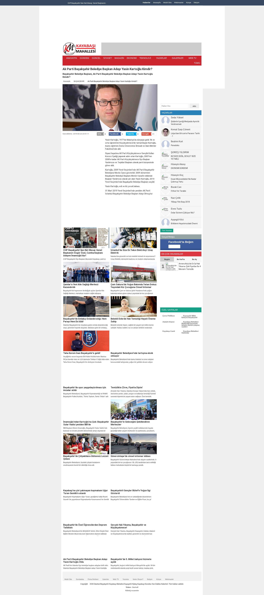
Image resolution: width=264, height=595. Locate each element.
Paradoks (175, 145)
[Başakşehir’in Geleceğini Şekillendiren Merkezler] (134, 409)
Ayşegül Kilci (177, 219)
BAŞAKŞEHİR (79, 81)
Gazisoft (135, 587)
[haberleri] (64, 224)
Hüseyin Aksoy (178, 164)
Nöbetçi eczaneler (132, 591)
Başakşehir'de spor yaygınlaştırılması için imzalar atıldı (84, 389)
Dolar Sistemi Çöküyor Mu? (182, 213)
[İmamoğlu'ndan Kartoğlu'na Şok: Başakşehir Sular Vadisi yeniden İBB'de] (86, 409)
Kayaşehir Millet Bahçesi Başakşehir (189, 316)
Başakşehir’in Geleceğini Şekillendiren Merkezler (130, 423)
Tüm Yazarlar (167, 230)
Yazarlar (126, 579)
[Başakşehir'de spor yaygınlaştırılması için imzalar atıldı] (86, 375)
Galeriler (105, 579)
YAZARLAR (161, 58)
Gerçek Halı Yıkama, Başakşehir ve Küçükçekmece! (128, 526)
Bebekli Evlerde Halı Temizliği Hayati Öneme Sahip (133, 320)
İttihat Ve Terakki (178, 191)
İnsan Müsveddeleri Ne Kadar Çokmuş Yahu (183, 180)
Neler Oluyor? (138, 579)
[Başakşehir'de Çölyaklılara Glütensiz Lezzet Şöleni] (86, 444)
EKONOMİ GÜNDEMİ (179, 168)
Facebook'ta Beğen (180, 241)
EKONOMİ (132, 58)
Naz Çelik (176, 198)
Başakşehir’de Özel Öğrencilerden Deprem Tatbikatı (85, 526)
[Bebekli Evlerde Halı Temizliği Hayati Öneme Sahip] (134, 306)
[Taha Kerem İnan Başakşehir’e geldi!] (86, 341)
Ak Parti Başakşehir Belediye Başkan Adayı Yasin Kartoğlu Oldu (85, 560)
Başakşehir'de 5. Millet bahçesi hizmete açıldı (131, 560)
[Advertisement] (50, 47)
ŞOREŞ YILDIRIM (180, 152)
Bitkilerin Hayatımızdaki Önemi (184, 223)
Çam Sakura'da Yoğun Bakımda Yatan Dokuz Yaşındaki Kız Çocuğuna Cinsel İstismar (133, 286)
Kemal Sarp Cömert (180, 129)
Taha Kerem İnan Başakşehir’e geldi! (81, 353)
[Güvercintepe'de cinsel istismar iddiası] (134, 444)
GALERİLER (177, 58)
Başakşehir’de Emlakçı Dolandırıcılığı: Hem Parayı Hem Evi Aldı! (85, 320)
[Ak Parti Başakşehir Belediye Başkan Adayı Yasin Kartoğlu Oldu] (86, 547)
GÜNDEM (84, 58)
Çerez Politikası (168, 316)
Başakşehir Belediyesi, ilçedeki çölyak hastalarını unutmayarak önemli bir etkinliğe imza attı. (81, 463)
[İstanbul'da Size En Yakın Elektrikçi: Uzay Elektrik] (134, 238)
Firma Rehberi (93, 579)
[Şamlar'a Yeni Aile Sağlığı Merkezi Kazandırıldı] (86, 272)
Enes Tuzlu (176, 209)
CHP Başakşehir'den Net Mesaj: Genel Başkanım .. (87, 3)
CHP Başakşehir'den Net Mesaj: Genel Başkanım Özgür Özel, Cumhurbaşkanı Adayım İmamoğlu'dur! (83, 253)
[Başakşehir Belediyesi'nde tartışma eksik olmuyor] (134, 341)
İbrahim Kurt (177, 141)
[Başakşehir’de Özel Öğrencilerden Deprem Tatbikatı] (86, 512)
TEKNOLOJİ (145, 58)
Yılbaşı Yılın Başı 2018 (180, 202)
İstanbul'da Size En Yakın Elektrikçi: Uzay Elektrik (132, 251)
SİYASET (107, 58)
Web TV (116, 579)
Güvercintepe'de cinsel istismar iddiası (130, 456)
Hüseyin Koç (177, 175)
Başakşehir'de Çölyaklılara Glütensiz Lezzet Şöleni (85, 457)
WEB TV (192, 58)
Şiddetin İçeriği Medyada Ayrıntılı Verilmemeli (185, 122)
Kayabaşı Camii (168, 331)
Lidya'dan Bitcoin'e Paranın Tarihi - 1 (185, 134)
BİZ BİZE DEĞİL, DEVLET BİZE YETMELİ (183, 157)
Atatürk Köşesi (168, 322)
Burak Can (176, 187)
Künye (188, 3)
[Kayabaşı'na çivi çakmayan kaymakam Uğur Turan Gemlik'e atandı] (86, 478)
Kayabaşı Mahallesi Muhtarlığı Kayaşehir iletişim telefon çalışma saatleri (191, 324)
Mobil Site (167, 3)
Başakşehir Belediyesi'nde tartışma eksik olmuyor (132, 354)
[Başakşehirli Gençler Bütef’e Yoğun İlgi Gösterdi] (134, 478)
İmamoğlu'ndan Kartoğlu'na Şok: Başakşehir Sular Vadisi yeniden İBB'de (86, 423)
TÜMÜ (197, 63)
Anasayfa (157, 3)
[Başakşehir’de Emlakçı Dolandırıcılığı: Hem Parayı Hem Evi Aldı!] (86, 306)
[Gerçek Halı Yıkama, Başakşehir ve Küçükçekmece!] (134, 512)
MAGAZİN (119, 58)
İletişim (196, 3)
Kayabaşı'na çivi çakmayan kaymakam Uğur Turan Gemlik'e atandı (85, 492)
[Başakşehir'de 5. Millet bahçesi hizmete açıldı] (134, 547)
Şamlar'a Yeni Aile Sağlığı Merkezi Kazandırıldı (80, 286)
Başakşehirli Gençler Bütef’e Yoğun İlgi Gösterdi (130, 492)
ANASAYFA (71, 58)
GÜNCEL (96, 58)
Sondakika (80, 579)
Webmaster (178, 3)
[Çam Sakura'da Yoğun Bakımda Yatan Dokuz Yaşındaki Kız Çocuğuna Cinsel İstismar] (134, 272)
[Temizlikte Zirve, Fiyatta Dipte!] (134, 375)
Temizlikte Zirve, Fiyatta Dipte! (126, 387)
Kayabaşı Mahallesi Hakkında (190, 332)
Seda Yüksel (177, 117)
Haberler (146, 3)
